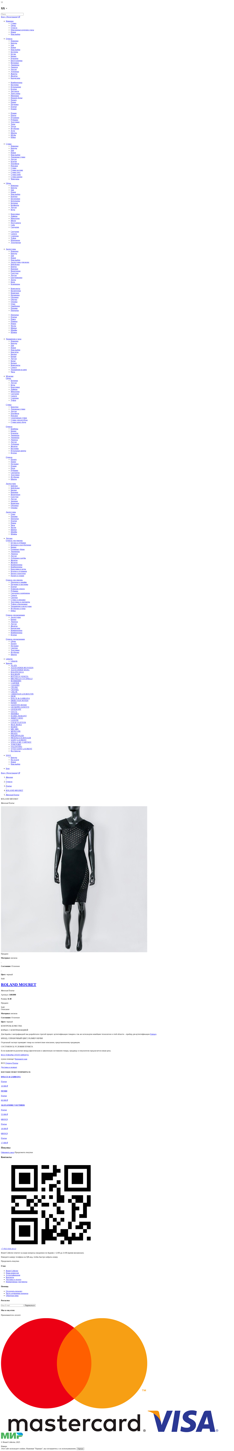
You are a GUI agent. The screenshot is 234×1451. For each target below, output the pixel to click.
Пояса (13, 319)
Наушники (15, 295)
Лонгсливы (15, 93)
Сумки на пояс (17, 170)
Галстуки (14, 273)
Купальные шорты (18, 451)
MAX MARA (16, 725)
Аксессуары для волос (20, 262)
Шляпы (14, 332)
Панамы (14, 308)
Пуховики (15, 118)
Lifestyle (9, 659)
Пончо (13, 115)
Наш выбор (15, 34)
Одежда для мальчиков (15, 615)
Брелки (14, 354)
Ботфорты (15, 205)
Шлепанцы (15, 240)
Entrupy (153, 1034)
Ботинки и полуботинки (21, 545)
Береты (14, 267)
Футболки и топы (18, 608)
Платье (15, 1063)
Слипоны (15, 236)
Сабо (13, 225)
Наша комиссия (12, 1273)
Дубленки (15, 71)
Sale (12, 45)
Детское (9, 538)
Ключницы (15, 284)
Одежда (14, 28)
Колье (13, 361)
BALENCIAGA (17, 672)
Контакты (10, 1277)
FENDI (14, 703)
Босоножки (15, 199)
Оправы (14, 302)
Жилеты (14, 76)
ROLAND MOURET (18, 984)
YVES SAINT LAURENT (21, 749)
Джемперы (15, 551)
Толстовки (15, 122)
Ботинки (14, 203)
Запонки (14, 501)
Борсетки (14, 407)
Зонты (13, 280)
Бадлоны (14, 52)
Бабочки (14, 486)
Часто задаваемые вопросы (17, 1293)
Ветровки (15, 63)
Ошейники (15, 306)
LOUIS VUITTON (18, 722)
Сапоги (14, 234)
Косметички (16, 291)
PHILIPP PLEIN (17, 736)
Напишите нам (21, 1059)
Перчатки (15, 310)
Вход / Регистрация (9, 17)
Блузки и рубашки (18, 543)
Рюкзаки (14, 166)
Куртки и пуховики (19, 571)
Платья (14, 107)
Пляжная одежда (18, 589)
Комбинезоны (16, 82)
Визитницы (15, 271)
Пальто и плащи (17, 576)
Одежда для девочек (14, 541)
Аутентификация (13, 1275)
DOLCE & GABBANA (20, 698)
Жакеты (14, 74)
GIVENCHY (16, 709)
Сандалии (15, 227)
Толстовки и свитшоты (20, 602)
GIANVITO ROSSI (19, 705)
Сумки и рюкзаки (18, 600)
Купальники (16, 87)
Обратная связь (12, 1296)
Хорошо (80, 1449)
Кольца (14, 363)
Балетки (14, 196)
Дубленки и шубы (18, 558)
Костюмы (15, 85)
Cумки (8, 144)
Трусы (13, 126)
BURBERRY (16, 681)
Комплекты (15, 288)
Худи (13, 131)
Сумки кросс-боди (18, 422)
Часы (13, 372)
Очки (13, 304)
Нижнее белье (16, 98)
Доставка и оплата (13, 1279)
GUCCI (14, 711)
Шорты (14, 133)
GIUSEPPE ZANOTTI (20, 707)
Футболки (15, 128)
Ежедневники (16, 278)
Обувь (13, 25)
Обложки (15, 297)
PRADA (14, 733)
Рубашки (14, 120)
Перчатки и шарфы (19, 582)
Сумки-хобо (16, 175)
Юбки (13, 137)
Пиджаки (15, 104)
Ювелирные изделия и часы (22, 30)
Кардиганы (15, 78)
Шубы (13, 135)
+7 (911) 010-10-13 (8, 1249)
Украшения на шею (19, 370)
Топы (13, 124)
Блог (8, 768)
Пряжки (14, 321)
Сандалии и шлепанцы (20, 593)
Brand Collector (12, 1271)
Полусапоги (16, 223)
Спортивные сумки (19, 418)
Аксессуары (11, 249)
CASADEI (15, 685)
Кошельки (15, 293)
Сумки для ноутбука (19, 420)
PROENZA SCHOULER (21, 738)
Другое (14, 69)
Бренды (14, 43)
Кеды (13, 210)
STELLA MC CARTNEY (21, 742)
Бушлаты (14, 58)
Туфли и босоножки (19, 604)
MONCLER (15, 731)
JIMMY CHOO (17, 718)
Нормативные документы (16, 1282)
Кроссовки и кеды (18, 569)
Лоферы (14, 216)
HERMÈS (15, 714)
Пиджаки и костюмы (19, 584)
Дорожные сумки (18, 157)
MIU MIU (15, 729)
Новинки (10, 21)
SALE (8, 755)
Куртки (14, 89)
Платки (14, 317)
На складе (15, 760)
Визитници (15, 494)
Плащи (14, 109)
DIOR (13, 696)
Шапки (14, 328)
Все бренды (15, 751)
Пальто (14, 100)
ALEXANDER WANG (20, 670)
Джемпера (15, 65)
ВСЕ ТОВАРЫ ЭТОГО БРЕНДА (15, 1055)
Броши (13, 356)
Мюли (13, 221)
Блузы (13, 54)
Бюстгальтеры (16, 61)
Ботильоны (15, 201)
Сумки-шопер (16, 177)
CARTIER (15, 683)
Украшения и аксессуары (21, 606)
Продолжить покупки (24, 1152)
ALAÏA (14, 665)
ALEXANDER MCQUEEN (22, 668)
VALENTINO (16, 747)
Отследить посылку (14, 1291)
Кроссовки (15, 214)
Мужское (9, 376)
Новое (13, 32)
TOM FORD (16, 744)
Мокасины (15, 218)
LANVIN (14, 720)
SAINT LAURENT (18, 740)
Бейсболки (15, 264)
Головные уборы (18, 549)
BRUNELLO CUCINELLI (21, 679)
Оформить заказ (7, 1152)
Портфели (15, 164)
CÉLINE (14, 687)
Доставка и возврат (9, 1067)
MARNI (14, 727)
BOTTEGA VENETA (19, 676)
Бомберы (14, 429)
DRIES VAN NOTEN (19, 701)
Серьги (14, 367)
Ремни (13, 324)
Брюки (13, 56)
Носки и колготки (18, 573)
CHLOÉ (14, 692)
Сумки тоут (15, 172)
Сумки (13, 23)
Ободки (14, 299)
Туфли (13, 238)
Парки (13, 102)
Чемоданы (15, 179)
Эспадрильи (16, 242)
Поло (13, 468)
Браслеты (15, 352)
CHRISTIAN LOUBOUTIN (22, 694)
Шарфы (14, 330)
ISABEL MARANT (19, 716)
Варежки (14, 269)
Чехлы (13, 326)
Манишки (15, 96)
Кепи (13, 282)
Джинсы (14, 67)
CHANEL (15, 690)
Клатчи (14, 161)
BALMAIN (15, 674)
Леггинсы (15, 91)
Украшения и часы (13, 339)
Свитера (14, 597)
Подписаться (30, 1305)
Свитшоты (15, 473)
